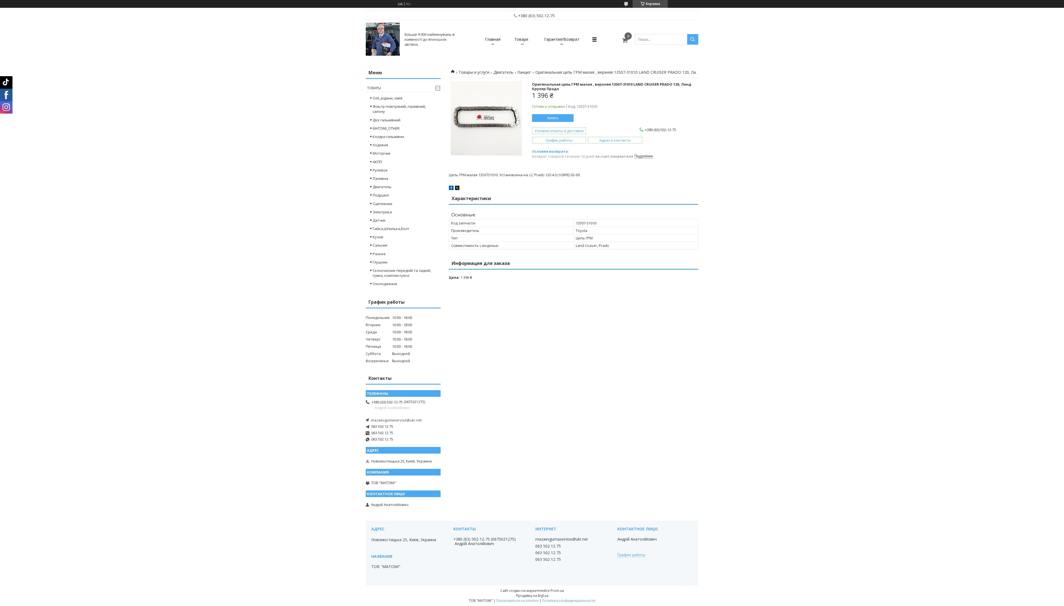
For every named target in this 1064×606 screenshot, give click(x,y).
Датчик (379, 220)
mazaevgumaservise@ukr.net (396, 420)
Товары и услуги (474, 72)
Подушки (381, 195)
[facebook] (451, 188)
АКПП (377, 161)
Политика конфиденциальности (568, 600)
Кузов (378, 236)
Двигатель (503, 72)
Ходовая (380, 144)
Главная (492, 39)
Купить (553, 118)
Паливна (380, 178)
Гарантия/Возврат (561, 39)
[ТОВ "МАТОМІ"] (383, 39)
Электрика (382, 211)
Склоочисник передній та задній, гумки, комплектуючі (402, 273)
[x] (457, 188)
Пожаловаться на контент (517, 600)
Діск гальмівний (386, 119)
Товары (374, 88)
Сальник (380, 245)
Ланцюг (524, 72)
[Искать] (692, 39)
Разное (379, 253)
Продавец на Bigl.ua (532, 595)
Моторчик (382, 153)
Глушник (380, 262)
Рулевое (380, 170)
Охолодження (385, 283)
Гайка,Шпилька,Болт (391, 228)
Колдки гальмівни (388, 136)
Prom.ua (557, 590)
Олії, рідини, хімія (387, 98)
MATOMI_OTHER (386, 128)
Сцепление (382, 203)
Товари (521, 39)
